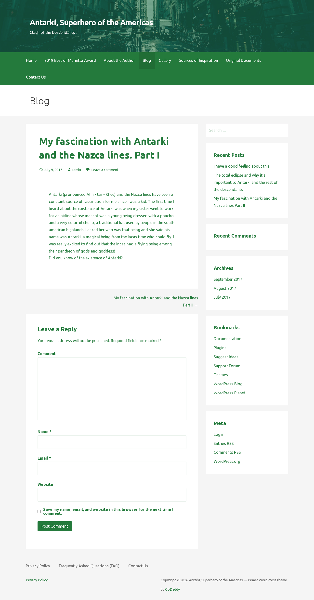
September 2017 (228, 279)
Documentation (227, 338)
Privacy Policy (38, 566)
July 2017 (222, 297)
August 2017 (225, 288)
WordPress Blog (228, 384)
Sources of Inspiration (198, 60)
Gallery (165, 60)
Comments (227, 452)
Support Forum (227, 366)
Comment (47, 353)
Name (45, 431)
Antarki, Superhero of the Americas (91, 22)
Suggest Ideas (226, 357)
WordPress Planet (229, 393)
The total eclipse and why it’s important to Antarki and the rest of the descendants (246, 182)
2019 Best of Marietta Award (70, 60)
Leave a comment (104, 170)
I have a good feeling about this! (242, 166)
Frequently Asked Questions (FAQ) (89, 566)
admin (76, 170)
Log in (219, 434)
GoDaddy (172, 589)
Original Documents (243, 60)
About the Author (119, 60)
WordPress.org (227, 461)
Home (31, 60)
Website (45, 484)
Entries (224, 443)
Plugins (220, 348)
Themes (221, 375)
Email (44, 458)
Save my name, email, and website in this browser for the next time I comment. (108, 511)
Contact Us (36, 77)
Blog (147, 60)
